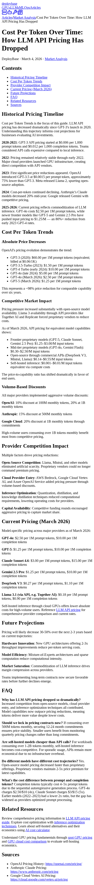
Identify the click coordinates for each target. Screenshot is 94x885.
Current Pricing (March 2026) (31, 89)
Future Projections (23, 93)
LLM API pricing (68, 610)
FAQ (13, 97)
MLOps (24, 7)
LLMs (14, 7)
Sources (15, 105)
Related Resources (23, 101)
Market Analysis (24, 17)
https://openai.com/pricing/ (63, 864)
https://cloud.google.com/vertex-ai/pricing (39, 879)
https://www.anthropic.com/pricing (34, 871)
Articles (35, 7)
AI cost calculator (37, 830)
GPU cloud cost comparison (27, 841)
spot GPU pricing (80, 837)
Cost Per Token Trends (26, 81)
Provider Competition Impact (30, 85)
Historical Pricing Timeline (28, 77)
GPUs (6, 7)
